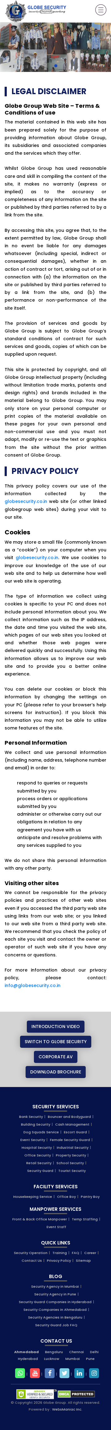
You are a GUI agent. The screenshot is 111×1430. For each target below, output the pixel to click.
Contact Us (32, 1260)
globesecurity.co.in (26, 501)
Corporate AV (56, 1057)
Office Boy (66, 1196)
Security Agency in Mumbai (55, 1286)
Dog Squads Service (41, 1132)
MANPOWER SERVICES (55, 1209)
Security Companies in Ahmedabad (55, 1309)
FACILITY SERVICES (56, 1186)
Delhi (94, 1351)
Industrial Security (72, 1147)
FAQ (75, 1252)
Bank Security (31, 1116)
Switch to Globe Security (56, 1042)
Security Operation (30, 1252)
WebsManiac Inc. (67, 1409)
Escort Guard (75, 1132)
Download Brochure (55, 1072)
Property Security (71, 1155)
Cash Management (72, 1124)
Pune (90, 1358)
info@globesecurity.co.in (32, 985)
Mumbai (72, 1358)
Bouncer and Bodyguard (69, 1116)
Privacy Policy (59, 1260)
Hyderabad (28, 1358)
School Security (70, 1162)
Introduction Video (55, 1026)
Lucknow (51, 1358)
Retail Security (38, 1162)
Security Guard (40, 1170)
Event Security (32, 1139)
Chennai (76, 1351)
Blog (55, 1276)
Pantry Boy (90, 1196)
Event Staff (56, 1226)
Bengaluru (54, 1351)
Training (59, 1252)
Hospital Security (37, 1147)
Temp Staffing (85, 1219)
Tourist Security (72, 1170)
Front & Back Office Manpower (39, 1219)
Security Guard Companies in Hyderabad (55, 1301)
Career (90, 1252)
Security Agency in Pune (55, 1294)
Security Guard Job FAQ (56, 1325)
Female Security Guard (70, 1139)
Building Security (35, 1124)
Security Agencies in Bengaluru (55, 1317)
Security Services (55, 1106)
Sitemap (83, 1260)
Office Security (37, 1155)
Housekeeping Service (32, 1196)
